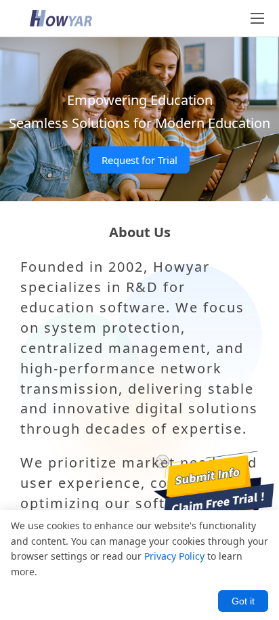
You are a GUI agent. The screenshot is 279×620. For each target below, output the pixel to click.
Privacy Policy (174, 556)
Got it (243, 601)
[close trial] (162, 461)
